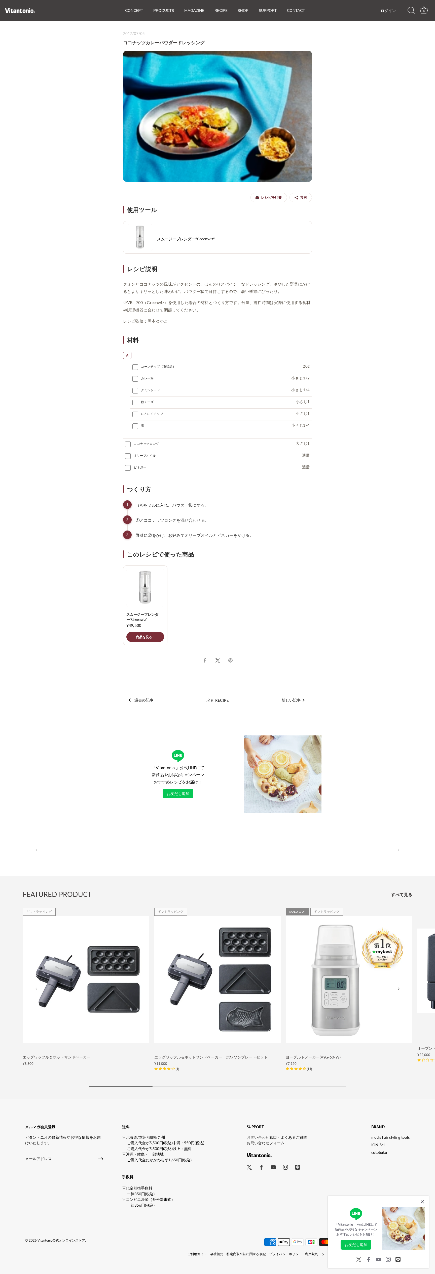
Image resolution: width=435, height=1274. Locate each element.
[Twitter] (358, 1258)
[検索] (411, 10)
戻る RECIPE (217, 700)
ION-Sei (378, 1145)
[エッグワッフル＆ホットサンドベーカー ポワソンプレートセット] (217, 979)
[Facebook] (368, 1258)
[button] (36, 849)
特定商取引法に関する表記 (246, 1254)
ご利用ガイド (197, 1254)
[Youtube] (378, 1258)
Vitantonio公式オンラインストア (61, 1240)
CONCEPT (134, 10)
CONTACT (296, 10)
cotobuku (379, 1152)
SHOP (243, 10)
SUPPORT (268, 10)
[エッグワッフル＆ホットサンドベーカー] (86, 979)
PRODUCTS (163, 10)
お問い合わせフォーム (265, 1143)
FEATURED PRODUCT (57, 894)
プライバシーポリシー (285, 1254)
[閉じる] (422, 1201)
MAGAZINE (194, 10)
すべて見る (401, 894)
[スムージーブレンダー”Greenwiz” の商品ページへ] (217, 237)
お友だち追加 (178, 793)
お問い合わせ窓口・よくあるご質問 (277, 1137)
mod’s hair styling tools (390, 1137)
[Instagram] (388, 1258)
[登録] (100, 1158)
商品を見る (144, 637)
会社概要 (216, 1254)
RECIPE (221, 10)
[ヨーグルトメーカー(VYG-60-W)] (349, 979)
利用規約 (311, 1254)
